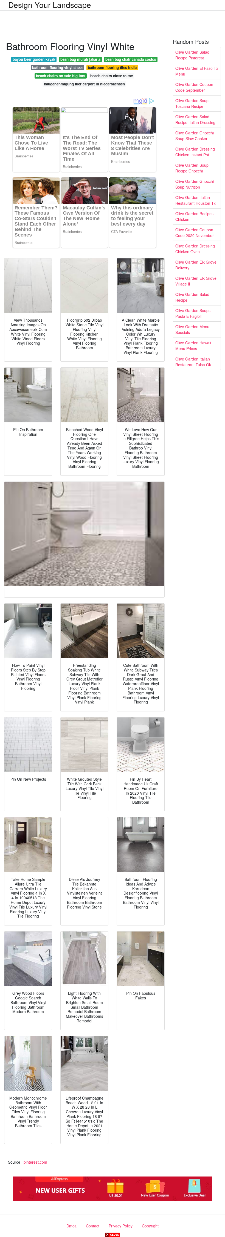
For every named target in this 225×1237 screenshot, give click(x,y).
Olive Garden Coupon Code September (194, 87)
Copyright (150, 1226)
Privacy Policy (121, 1226)
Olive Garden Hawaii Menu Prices (193, 345)
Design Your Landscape (49, 4)
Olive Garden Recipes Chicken (194, 216)
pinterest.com (35, 1162)
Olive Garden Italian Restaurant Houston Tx (195, 200)
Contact (92, 1226)
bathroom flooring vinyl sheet (57, 67)
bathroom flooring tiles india (112, 67)
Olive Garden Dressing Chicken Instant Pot (195, 151)
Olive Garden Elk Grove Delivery (195, 264)
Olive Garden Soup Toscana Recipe (192, 103)
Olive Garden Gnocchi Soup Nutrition (194, 184)
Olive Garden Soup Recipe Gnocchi (192, 168)
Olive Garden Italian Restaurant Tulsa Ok (193, 361)
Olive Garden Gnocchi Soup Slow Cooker (194, 135)
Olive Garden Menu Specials (192, 329)
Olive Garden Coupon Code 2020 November (194, 232)
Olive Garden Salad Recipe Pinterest (192, 54)
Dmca (71, 1226)
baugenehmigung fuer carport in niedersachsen (84, 83)
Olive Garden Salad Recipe (192, 297)
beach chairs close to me (111, 75)
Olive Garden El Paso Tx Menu (196, 71)
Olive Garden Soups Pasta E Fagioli (192, 313)
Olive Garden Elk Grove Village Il (195, 281)
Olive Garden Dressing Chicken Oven (195, 248)
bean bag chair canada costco (130, 59)
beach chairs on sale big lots (60, 75)
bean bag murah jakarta (80, 59)
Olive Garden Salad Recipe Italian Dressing (195, 119)
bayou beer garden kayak (34, 59)
